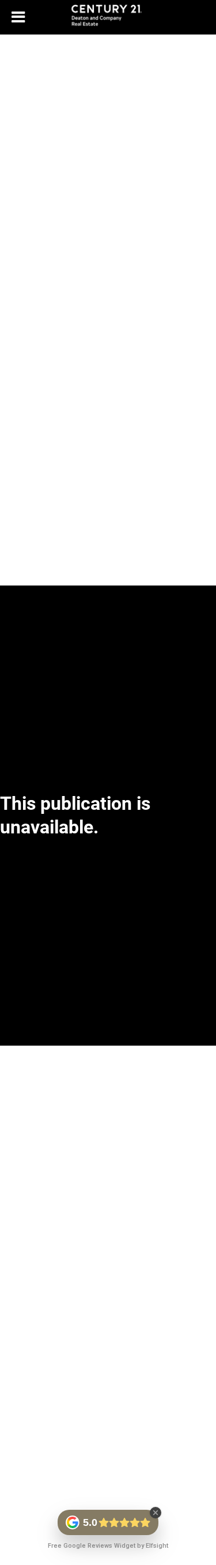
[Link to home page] (108, 17)
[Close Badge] (155, 1512)
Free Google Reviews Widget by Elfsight (108, 1545)
